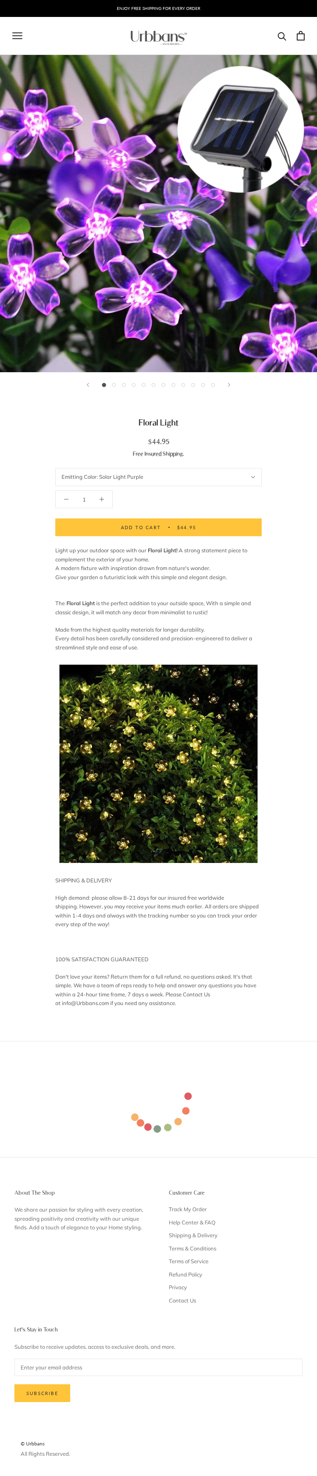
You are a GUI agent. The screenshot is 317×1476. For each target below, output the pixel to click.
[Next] (229, 385)
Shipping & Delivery (193, 1235)
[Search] (282, 35)
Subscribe (42, 1393)
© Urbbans (33, 1443)
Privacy (178, 1287)
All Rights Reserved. (45, 1453)
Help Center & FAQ (192, 1222)
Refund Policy (185, 1274)
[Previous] (88, 385)
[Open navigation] (17, 35)
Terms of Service (188, 1261)
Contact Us (182, 1300)
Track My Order (188, 1209)
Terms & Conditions (192, 1248)
